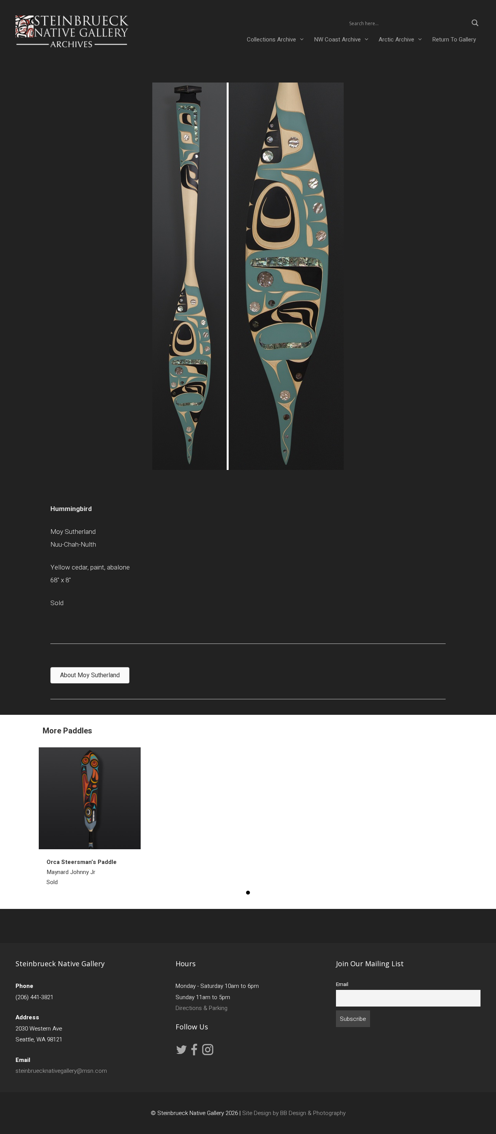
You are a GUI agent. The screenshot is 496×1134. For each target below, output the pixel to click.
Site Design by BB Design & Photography (294, 1113)
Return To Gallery (454, 39)
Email (342, 984)
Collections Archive (271, 39)
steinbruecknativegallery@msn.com (61, 1071)
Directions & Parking (201, 1008)
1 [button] (248, 893)
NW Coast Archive (337, 39)
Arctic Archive (396, 39)
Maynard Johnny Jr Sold (81, 872)
